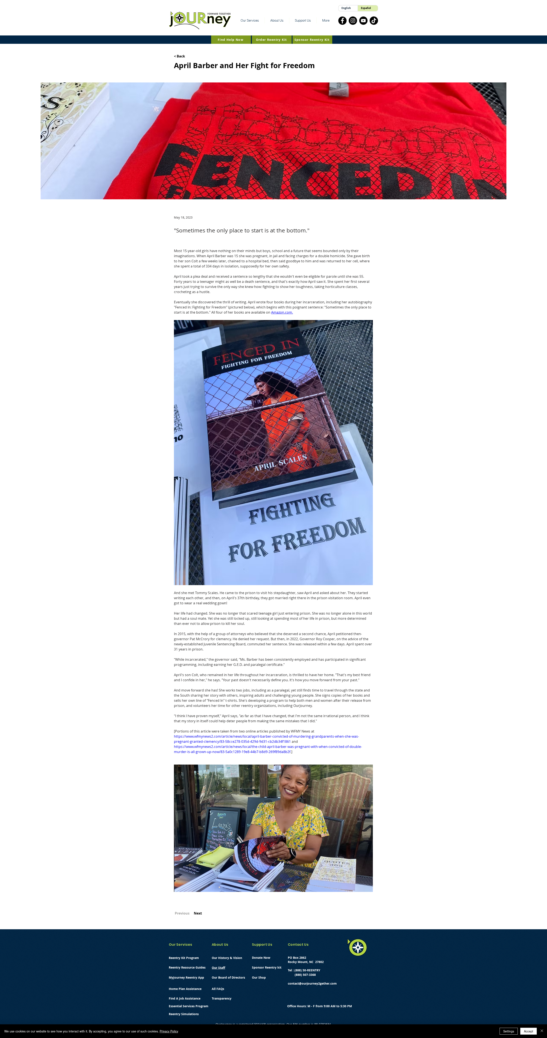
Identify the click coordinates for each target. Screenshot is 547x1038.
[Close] (541, 1031)
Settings (508, 1031)
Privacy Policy (169, 1031)
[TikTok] (374, 20)
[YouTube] (363, 20)
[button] (250, 20)
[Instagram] (353, 20)
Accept (528, 1031)
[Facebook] (342, 20)
